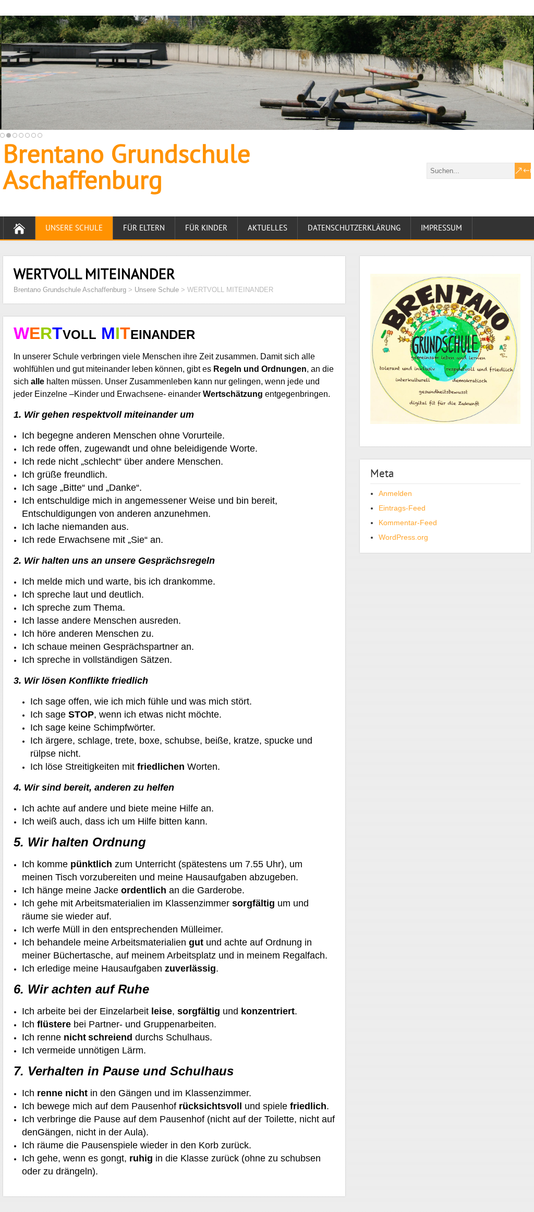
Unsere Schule (74, 228)
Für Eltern (144, 228)
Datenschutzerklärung (354, 228)
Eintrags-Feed (402, 508)
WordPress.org (403, 537)
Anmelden (395, 493)
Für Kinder (206, 228)
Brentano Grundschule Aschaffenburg (126, 166)
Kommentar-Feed (408, 522)
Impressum (441, 228)
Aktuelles (267, 228)
